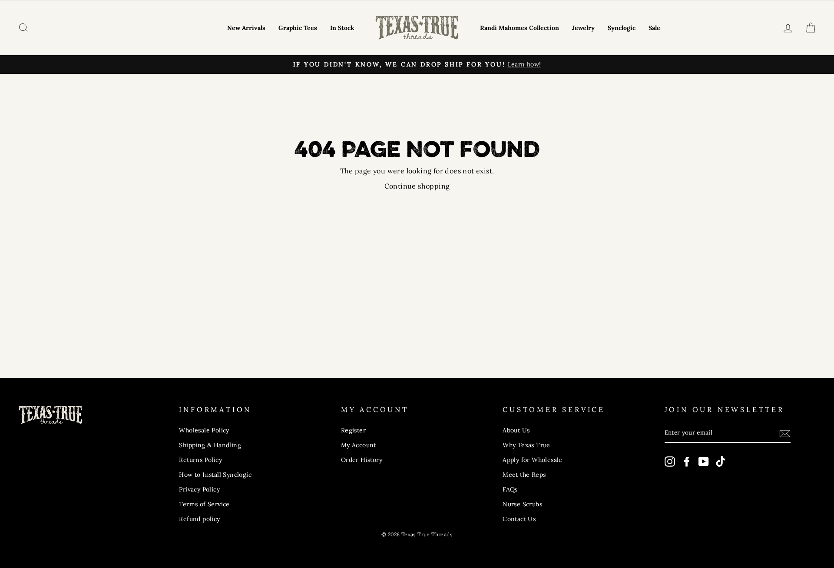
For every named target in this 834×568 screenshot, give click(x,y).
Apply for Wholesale (533, 460)
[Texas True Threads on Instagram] (670, 461)
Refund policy (199, 519)
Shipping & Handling (210, 445)
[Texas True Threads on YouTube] (703, 461)
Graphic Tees (297, 28)
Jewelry (583, 28)
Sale (654, 28)
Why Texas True (526, 445)
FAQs (510, 489)
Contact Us (519, 519)
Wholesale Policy (204, 430)
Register (353, 430)
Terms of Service (204, 504)
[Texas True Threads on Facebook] (687, 461)
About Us (516, 430)
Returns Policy (200, 460)
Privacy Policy (199, 489)
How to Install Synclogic (215, 474)
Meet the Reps (524, 474)
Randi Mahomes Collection (519, 28)
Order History (361, 460)
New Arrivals (246, 28)
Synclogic (621, 28)
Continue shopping (417, 186)
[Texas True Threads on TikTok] (720, 461)
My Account (358, 445)
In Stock (342, 28)
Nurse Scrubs (522, 504)
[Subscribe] (785, 433)
